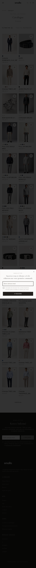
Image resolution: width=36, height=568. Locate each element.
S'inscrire (18, 293)
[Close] (34, 271)
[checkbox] (3, 288)
